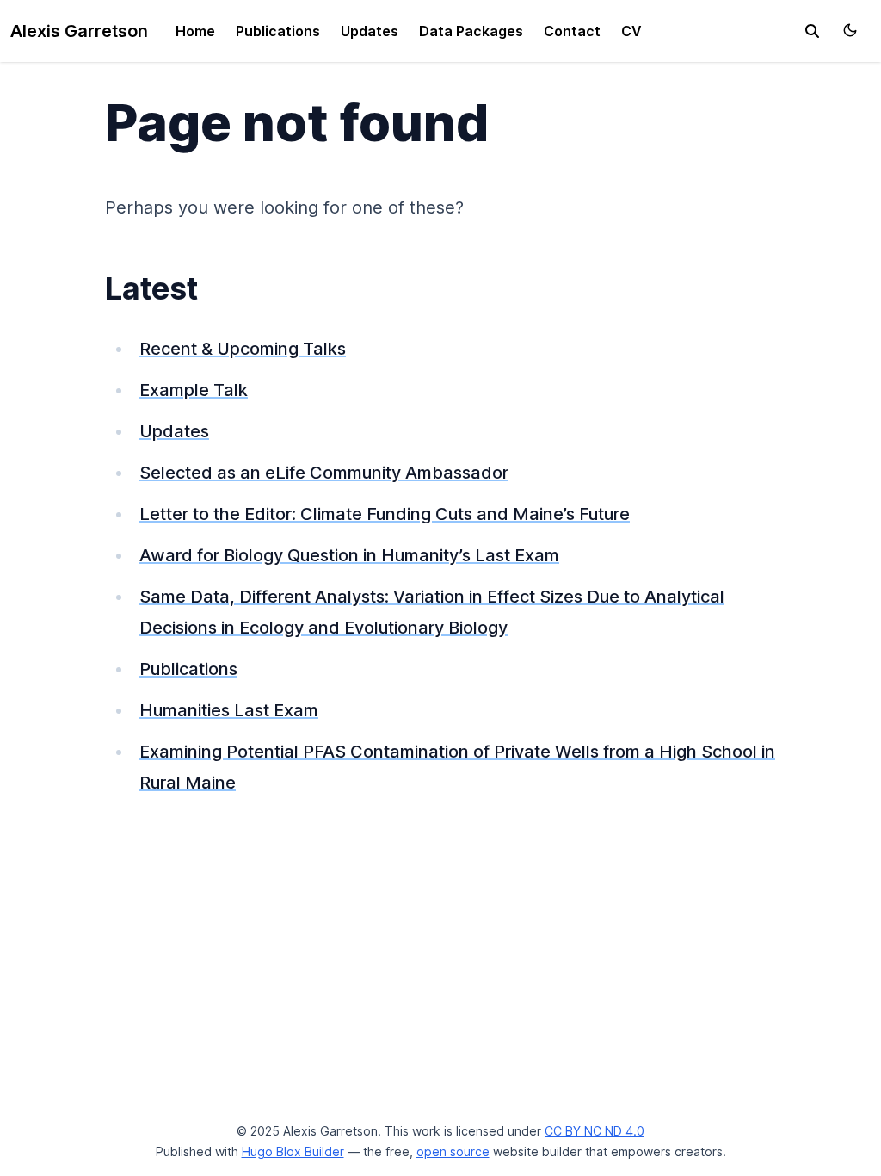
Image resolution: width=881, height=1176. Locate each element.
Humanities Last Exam (228, 710)
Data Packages (471, 31)
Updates (369, 31)
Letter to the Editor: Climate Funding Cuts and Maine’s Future (384, 514)
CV (631, 31)
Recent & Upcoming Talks (242, 348)
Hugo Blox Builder (293, 1151)
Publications (278, 31)
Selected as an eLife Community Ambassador (323, 472)
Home (195, 31)
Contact (572, 31)
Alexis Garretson (79, 31)
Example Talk (193, 390)
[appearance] (850, 30)
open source (453, 1151)
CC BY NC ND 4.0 (594, 1130)
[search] (812, 31)
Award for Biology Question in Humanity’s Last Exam (349, 555)
